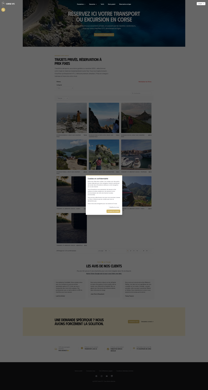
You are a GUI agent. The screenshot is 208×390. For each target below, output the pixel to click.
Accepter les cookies (113, 211)
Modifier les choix (114, 207)
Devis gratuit (111, 4)
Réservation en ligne (125, 4)
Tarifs (102, 4)
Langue (200, 3)
